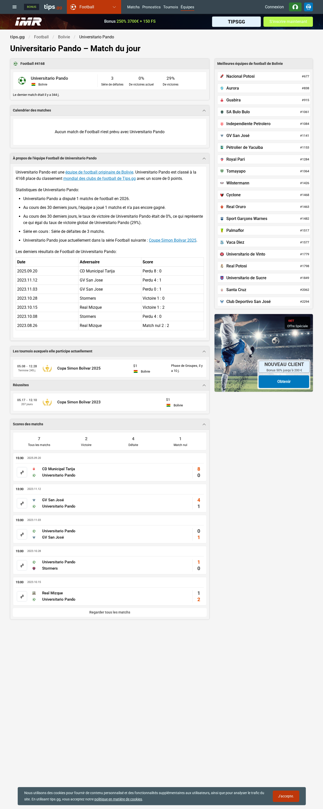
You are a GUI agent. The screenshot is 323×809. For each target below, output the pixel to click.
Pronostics (151, 7)
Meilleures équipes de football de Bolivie (250, 64)
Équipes (187, 7)
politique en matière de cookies (118, 799)
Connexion (274, 7)
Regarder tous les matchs (109, 612)
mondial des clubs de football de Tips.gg (99, 178)
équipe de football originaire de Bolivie (99, 172)
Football (27, 64)
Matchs (133, 7)
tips (53, 6)
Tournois (170, 7)
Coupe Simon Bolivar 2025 (172, 240)
